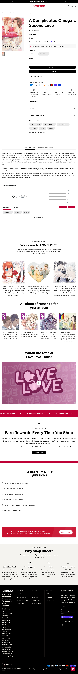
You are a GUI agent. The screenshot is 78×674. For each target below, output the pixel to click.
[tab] (16, 208)
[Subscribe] (74, 606)
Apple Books (36, 124)
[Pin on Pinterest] (38, 132)
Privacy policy (40, 669)
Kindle (34, 128)
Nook (51, 128)
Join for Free (38, 452)
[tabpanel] (39, 222)
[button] (2, 6)
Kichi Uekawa (35, 30)
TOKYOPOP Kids (22, 600)
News (33, 594)
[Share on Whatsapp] (41, 132)
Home (3, 13)
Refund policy (31, 669)
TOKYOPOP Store (11, 668)
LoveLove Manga (12, 13)
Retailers (49, 597)
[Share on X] (35, 132)
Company (35, 597)
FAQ (47, 594)
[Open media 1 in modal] (21, 20)
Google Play (63, 124)
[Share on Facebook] (33, 132)
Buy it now (52, 71)
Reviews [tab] (7, 207)
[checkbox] (26, 212)
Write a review (71, 206)
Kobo (42, 128)
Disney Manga (21, 597)
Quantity (31, 58)
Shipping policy (60, 669)
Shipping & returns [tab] (45, 147)
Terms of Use (36, 600)
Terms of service (50, 669)
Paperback (43, 53)
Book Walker (49, 124)
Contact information (71, 669)
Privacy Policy (36, 603)
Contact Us (50, 600)
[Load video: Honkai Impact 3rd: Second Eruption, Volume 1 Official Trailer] (39, 383)
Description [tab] (30, 147)
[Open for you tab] (73, 669)
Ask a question (63, 206)
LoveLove (20, 594)
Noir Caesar (21, 603)
